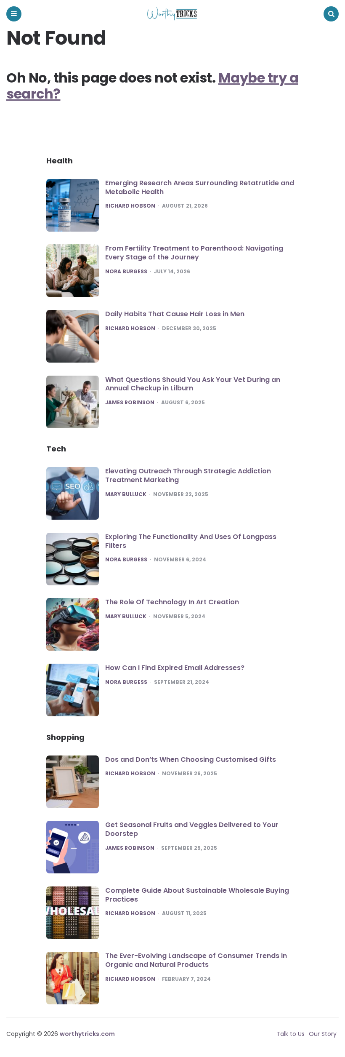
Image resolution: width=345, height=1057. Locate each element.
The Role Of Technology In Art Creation (172, 602)
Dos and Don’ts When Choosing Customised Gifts (190, 759)
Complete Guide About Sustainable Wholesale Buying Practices (197, 895)
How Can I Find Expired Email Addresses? (174, 668)
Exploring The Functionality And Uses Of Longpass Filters (190, 541)
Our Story (323, 1034)
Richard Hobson (130, 206)
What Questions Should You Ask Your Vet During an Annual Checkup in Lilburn (192, 384)
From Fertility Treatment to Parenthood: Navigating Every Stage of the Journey (194, 252)
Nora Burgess (126, 271)
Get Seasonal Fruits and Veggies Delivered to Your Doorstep (192, 829)
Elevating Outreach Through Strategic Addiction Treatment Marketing (188, 475)
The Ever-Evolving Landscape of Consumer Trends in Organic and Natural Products (196, 960)
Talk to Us (290, 1034)
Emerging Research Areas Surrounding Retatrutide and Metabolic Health (199, 187)
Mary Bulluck (125, 494)
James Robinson (129, 402)
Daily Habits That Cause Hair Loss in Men (174, 314)
